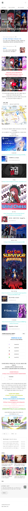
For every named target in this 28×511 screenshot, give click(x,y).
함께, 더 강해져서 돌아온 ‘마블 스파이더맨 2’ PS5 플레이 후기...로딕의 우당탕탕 (11, 444)
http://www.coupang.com (8, 36)
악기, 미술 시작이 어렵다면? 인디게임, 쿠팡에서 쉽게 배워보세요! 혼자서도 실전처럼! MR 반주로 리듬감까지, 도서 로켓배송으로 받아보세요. (14, 41)
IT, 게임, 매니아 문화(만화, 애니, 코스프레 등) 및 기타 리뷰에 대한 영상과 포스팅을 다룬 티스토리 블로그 (11, 489)
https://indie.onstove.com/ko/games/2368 (14, 242)
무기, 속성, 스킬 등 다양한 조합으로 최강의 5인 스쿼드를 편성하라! (10, 50)
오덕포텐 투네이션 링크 (6, 504)
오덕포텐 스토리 (5, 486)
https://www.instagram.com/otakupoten (15, 402)
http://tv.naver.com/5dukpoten (18, 409)
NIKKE (4, 48)
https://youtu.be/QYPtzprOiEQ (14, 76)
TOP (25, 505)
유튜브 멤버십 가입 (5, 506)
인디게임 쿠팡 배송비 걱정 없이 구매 (12, 39)
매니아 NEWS (21, 7)
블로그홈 (3, 7)
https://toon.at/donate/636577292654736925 (14, 373)
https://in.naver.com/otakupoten (15, 395)
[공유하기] (6, 434)
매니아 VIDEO (12, 7)
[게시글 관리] (8, 434)
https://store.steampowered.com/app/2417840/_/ (14, 154)
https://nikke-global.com (8, 46)
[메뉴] (25, 3)
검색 (23, 3)
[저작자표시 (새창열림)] (15, 433)
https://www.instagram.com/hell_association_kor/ (14, 181)
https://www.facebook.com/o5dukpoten (14, 398)
